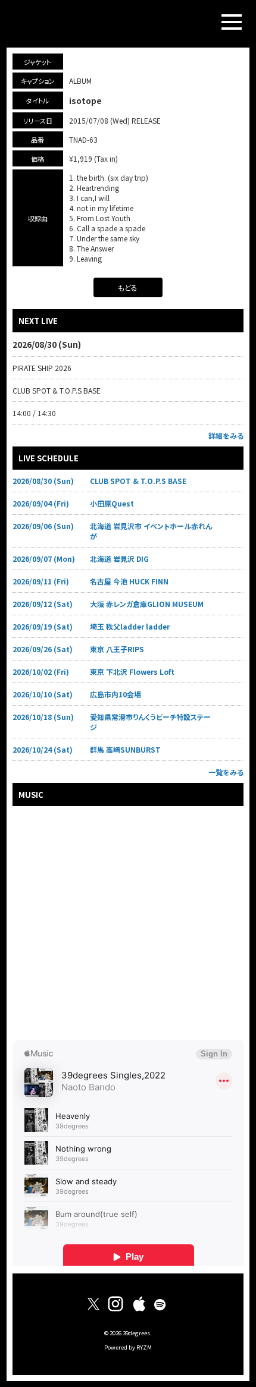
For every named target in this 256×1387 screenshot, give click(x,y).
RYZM (144, 1347)
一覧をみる (225, 772)
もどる (128, 287)
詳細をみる (225, 435)
